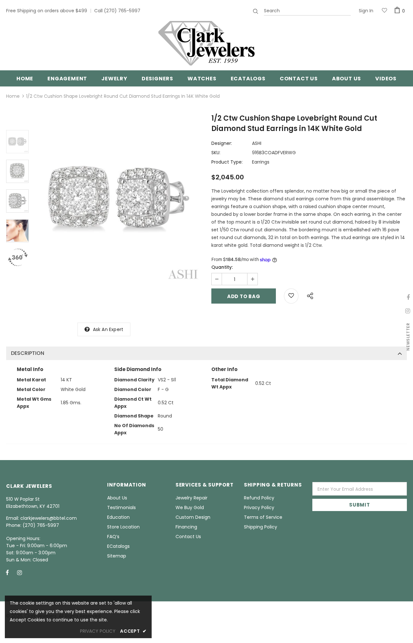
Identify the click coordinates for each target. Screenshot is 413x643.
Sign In (366, 10)
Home (13, 96)
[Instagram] (19, 572)
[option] (118, 199)
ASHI (256, 143)
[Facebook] (7, 572)
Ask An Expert (108, 329)
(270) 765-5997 (122, 10)
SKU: (215, 152)
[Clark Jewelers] (206, 43)
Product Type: (227, 162)
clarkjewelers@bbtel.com (48, 518)
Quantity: (222, 267)
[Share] (308, 294)
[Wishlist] (291, 296)
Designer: (221, 143)
